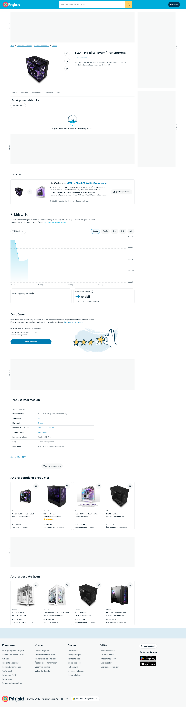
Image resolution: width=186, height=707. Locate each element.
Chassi (54, 46)
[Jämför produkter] (67, 68)
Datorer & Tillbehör (24, 46)
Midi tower (42, 432)
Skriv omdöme (81, 58)
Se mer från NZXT (18, 457)
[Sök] (128, 4)
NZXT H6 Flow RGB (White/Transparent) (87, 183)
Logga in (174, 4)
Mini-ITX (51, 428)
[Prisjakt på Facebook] (62, 698)
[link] (73, 191)
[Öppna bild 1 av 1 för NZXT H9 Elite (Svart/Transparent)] (37, 70)
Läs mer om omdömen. (73, 322)
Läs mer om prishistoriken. (55, 222)
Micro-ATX (42, 428)
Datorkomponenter (41, 46)
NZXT (40, 418)
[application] (73, 261)
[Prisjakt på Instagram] (67, 698)
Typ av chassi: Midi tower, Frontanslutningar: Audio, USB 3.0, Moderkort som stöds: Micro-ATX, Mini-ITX (100, 63)
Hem (12, 46)
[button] (67, 53)
